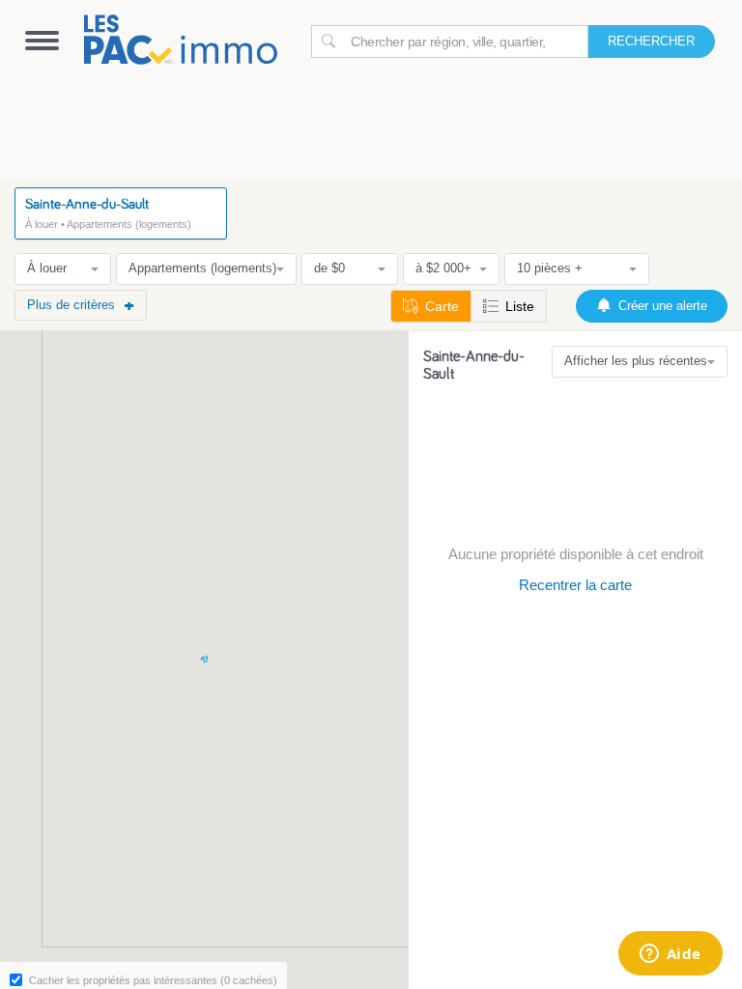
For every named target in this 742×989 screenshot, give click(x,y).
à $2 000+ (443, 268)
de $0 (329, 268)
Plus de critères (71, 304)
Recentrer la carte (575, 585)
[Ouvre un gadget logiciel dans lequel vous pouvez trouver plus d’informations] (670, 955)
